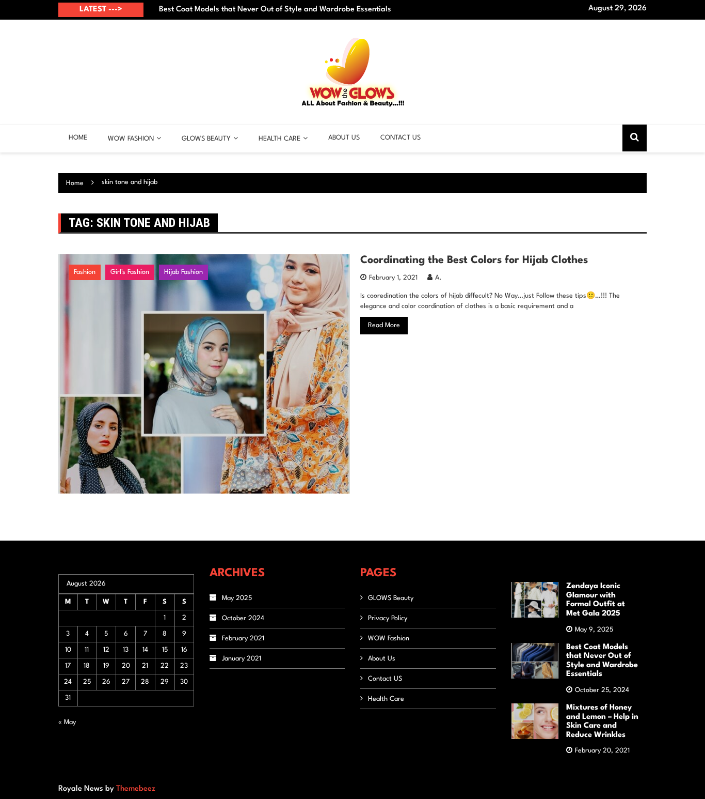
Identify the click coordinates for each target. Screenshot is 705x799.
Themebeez (135, 789)
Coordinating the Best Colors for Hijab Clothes (474, 260)
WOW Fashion (131, 138)
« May (67, 722)
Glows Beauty (206, 138)
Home (78, 137)
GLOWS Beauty (390, 598)
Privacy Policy (387, 618)
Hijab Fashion (183, 272)
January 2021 (241, 658)
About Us (344, 137)
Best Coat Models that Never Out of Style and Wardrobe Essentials (275, 9)
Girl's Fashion (129, 272)
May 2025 (237, 598)
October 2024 (243, 618)
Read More (384, 325)
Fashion (84, 272)
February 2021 (243, 638)
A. (438, 277)
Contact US (400, 137)
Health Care (279, 138)
